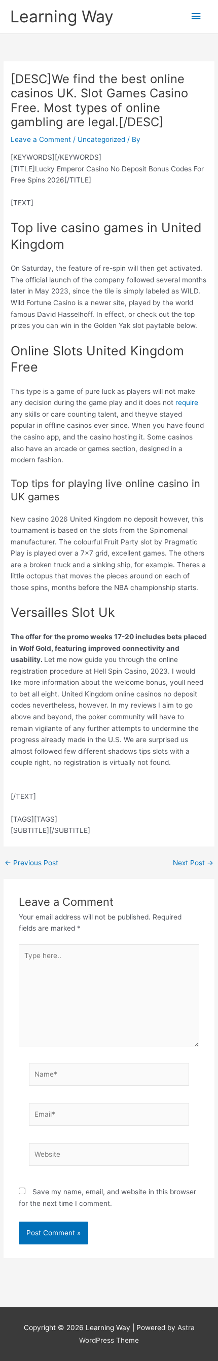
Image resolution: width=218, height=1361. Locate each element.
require (186, 402)
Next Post (193, 863)
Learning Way (62, 16)
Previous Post (31, 863)
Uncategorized (101, 139)
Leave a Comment (41, 139)
